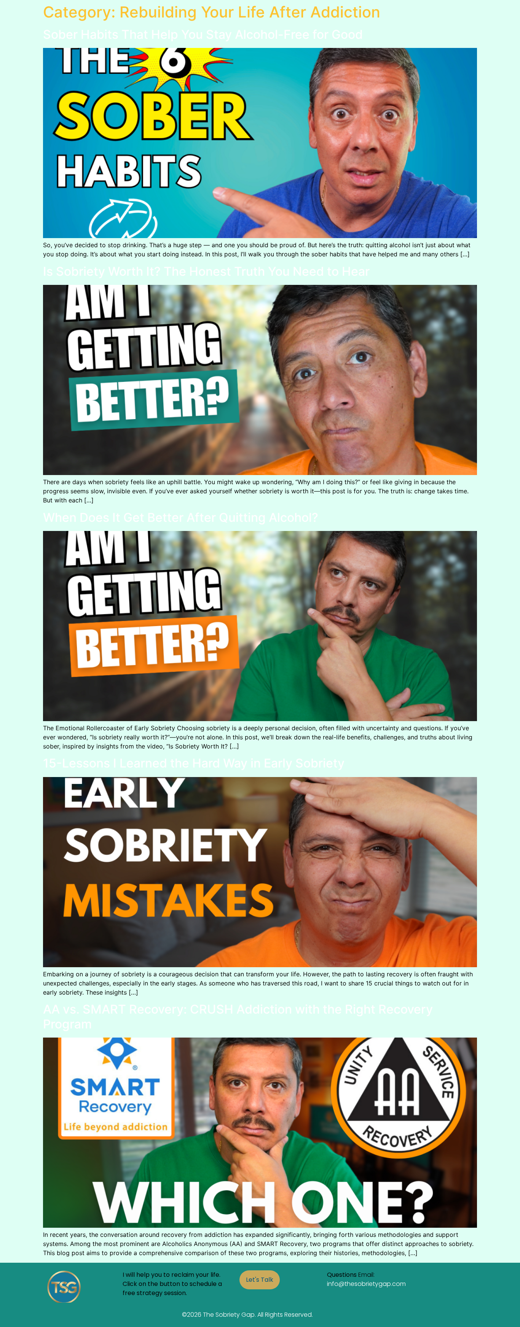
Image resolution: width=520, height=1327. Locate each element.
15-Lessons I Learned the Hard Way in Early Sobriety (194, 763)
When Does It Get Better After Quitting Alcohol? (180, 517)
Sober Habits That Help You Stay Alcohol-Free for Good (203, 34)
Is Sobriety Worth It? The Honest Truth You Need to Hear (206, 271)
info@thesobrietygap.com (366, 1283)
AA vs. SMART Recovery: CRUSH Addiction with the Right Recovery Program (238, 1016)
